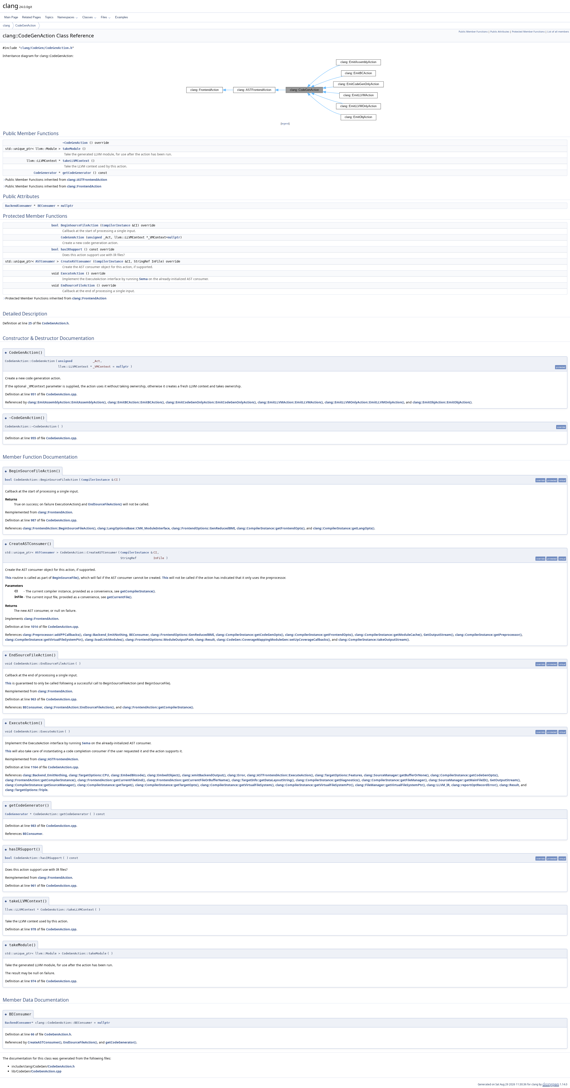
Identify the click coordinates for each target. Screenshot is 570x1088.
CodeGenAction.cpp (61, 394)
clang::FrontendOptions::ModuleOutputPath (159, 639)
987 (33, 520)
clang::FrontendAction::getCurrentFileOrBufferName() (188, 780)
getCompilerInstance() (137, 591)
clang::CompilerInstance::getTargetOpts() (167, 785)
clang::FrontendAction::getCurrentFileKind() (111, 780)
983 (33, 826)
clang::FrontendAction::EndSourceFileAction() (79, 707)
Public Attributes (499, 31)
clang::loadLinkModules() (104, 639)
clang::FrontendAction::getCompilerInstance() (157, 707)
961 (33, 885)
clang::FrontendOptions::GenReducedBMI (203, 528)
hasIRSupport (71, 249)
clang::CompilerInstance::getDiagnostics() (328, 780)
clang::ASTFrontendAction (87, 179)
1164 (34, 767)
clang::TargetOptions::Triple (26, 790)
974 (33, 981)
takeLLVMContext (76, 161)
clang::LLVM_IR (438, 785)
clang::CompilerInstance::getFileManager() (394, 780)
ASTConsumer (45, 261)
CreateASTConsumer (76, 261)
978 (33, 929)
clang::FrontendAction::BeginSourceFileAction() (59, 528)
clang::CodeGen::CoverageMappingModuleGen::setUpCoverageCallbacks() (273, 639)
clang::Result (205, 639)
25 (30, 323)
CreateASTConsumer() (44, 1042)
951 (33, 394)
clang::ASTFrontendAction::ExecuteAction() (280, 775)
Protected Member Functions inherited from (55, 298)
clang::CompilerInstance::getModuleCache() (388, 634)
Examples (121, 17)
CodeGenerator (45, 173)
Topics (49, 17)
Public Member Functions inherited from (56, 179)
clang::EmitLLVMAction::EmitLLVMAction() (290, 402)
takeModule (71, 148)
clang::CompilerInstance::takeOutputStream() (373, 639)
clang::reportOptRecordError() (474, 785)
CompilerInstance (116, 225)
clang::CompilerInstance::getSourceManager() (40, 785)
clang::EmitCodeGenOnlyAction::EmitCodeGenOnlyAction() (211, 402)
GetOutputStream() (438, 634)
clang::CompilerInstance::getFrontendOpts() (271, 528)
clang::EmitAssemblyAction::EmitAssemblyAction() (67, 402)
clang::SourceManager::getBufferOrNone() (396, 775)
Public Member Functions (473, 31)
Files (104, 17)
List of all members (558, 31)
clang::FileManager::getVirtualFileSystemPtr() (390, 785)
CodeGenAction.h (55, 323)
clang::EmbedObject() (163, 775)
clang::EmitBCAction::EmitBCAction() (136, 402)
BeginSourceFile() (65, 578)
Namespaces (65, 17)
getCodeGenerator (77, 173)
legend (285, 123)
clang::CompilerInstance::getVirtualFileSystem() (237, 785)
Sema (143, 279)
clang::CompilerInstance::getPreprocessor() (488, 634)
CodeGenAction (25, 25)
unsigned (95, 237)
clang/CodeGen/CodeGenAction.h (46, 48)
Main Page (11, 17)
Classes (87, 17)
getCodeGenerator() (121, 1042)
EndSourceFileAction (78, 285)
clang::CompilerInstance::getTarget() (105, 785)
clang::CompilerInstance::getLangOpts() (343, 528)
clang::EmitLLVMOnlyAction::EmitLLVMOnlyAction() (364, 402)
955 (33, 438)
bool (55, 225)
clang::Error (236, 775)
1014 (34, 626)
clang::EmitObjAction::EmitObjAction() (442, 402)
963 (33, 699)
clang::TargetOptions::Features (338, 775)
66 (32, 1034)
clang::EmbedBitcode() (128, 775)
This (8, 578)
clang (6, 25)
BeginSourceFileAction (79, 225)
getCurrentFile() (119, 597)
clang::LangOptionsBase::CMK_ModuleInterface (133, 528)
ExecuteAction (72, 273)
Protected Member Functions (528, 31)
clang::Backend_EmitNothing (105, 634)
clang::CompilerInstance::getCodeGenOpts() (249, 634)
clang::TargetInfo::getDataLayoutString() (263, 780)
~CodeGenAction (75, 142)
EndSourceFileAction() (105, 504)
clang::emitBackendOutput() (204, 775)
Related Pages (31, 17)
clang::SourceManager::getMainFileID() (458, 780)
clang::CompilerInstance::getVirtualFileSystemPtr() (44, 639)
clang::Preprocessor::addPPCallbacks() (52, 634)
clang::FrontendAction (84, 186)
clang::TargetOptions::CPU (89, 775)
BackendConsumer (18, 205)
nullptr (67, 205)
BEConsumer (46, 205)
